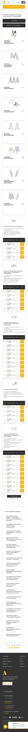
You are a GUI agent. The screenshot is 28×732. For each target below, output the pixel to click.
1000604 (5, 308)
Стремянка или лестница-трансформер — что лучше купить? (14, 532)
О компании (5, 656)
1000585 (5, 469)
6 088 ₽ (13, 461)
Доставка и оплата (7, 666)
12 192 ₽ (13, 490)
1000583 (5, 461)
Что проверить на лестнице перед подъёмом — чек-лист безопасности (14, 610)
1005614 (5, 252)
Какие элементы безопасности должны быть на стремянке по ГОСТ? (14, 592)
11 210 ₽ (13, 295)
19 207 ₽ (13, 256)
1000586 (5, 473)
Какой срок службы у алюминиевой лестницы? (14, 616)
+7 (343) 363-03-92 (9, 705)
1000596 (5, 362)
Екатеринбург (9, 691)
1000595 (5, 358)
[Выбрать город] (9, 2)
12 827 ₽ (13, 244)
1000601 (5, 295)
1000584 (5, 465)
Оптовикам (22, 656)
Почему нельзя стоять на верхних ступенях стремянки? (14, 585)
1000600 (5, 291)
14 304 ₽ (13, 362)
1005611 (5, 419)
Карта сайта (22, 666)
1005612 (5, 244)
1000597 (5, 366)
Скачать (7, 713)
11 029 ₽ (13, 482)
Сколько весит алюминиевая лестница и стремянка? (14, 629)
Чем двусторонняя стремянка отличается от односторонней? (14, 546)
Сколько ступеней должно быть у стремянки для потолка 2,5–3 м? (14, 565)
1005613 (5, 248)
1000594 (5, 354)
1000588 (5, 482)
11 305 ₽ (13, 354)
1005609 (5, 411)
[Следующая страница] (15, 501)
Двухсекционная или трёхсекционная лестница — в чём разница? (14, 539)
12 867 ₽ (13, 299)
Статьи (21, 658)
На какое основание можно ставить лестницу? (14, 597)
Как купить (5, 658)
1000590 (5, 490)
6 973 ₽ (13, 465)
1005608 (5, 407)
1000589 (5, 486)
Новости (22, 661)
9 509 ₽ (13, 411)
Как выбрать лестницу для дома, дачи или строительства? (14, 526)
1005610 (5, 415)
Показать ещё (14, 496)
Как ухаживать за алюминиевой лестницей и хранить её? (14, 604)
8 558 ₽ (13, 473)
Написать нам (8, 702)
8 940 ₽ (13, 345)
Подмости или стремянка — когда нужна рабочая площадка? (14, 553)
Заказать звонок (9, 707)
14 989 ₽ (13, 308)
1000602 (5, 299)
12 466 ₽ (13, 358)
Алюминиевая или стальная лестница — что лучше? (14, 558)
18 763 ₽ (13, 375)
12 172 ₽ (13, 419)
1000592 (5, 345)
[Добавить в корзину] (22, 244)
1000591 (5, 341)
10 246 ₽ (13, 415)
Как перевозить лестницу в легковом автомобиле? (14, 635)
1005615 (5, 256)
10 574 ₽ (13, 291)
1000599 (5, 375)
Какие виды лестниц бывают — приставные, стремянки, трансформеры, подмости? (14, 518)
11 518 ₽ (13, 486)
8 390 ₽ (13, 407)
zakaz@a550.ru (9, 701)
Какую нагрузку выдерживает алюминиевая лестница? (14, 571)
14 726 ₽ (13, 248)
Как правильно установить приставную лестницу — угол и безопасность (14, 578)
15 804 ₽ (13, 366)
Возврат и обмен (7, 661)
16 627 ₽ (13, 252)
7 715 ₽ (13, 341)
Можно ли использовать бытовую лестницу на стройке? (14, 622)
